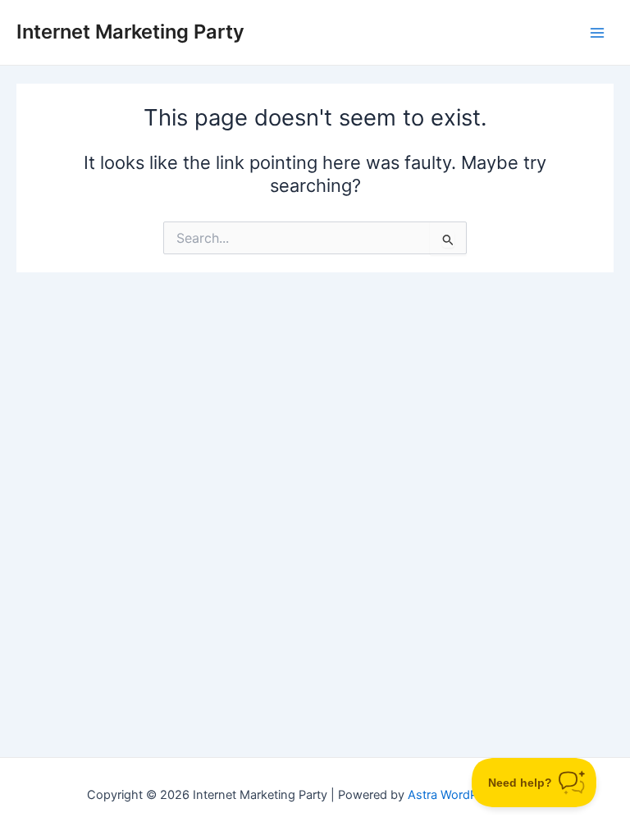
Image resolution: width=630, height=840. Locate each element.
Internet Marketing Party (130, 31)
